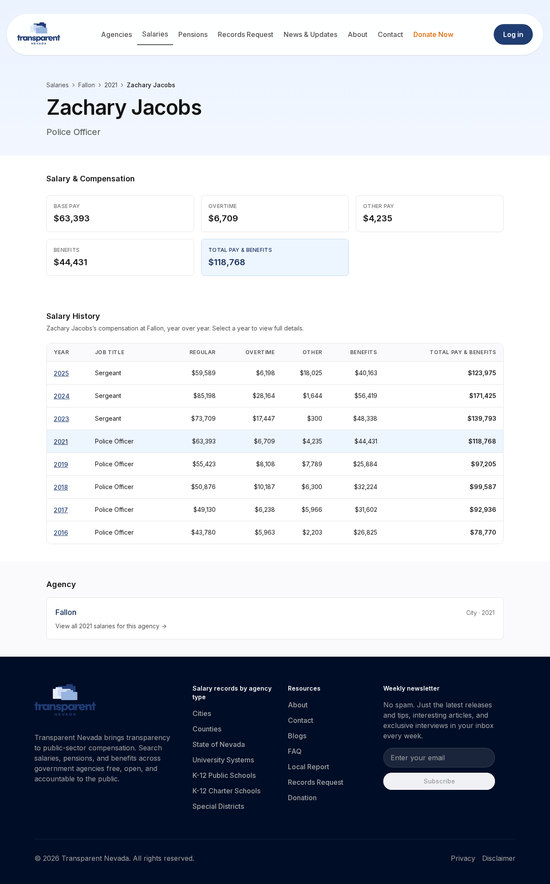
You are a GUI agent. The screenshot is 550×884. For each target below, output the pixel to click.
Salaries (155, 34)
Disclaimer (499, 858)
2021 (61, 441)
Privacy (463, 858)
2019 (61, 464)
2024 (62, 396)
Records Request (245, 34)
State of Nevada (218, 744)
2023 (61, 418)
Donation (302, 797)
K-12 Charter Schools (226, 790)
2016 (61, 532)
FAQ (295, 751)
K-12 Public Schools (224, 775)
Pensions (193, 34)
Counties (206, 729)
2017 (61, 510)
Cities (201, 713)
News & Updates (310, 34)
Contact (390, 34)
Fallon (86, 85)
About (357, 34)
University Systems (223, 760)
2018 (61, 487)
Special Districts (218, 806)
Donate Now (433, 34)
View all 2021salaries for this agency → (111, 626)
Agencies (116, 34)
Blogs (297, 735)
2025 (61, 373)
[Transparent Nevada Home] (65, 701)
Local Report (308, 766)
